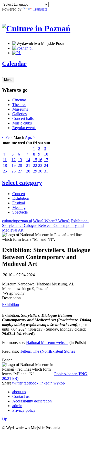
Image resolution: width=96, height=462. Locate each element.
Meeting (19, 207)
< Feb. (7, 137)
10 (46, 154)
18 (5, 165)
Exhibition (20, 198)
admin (17, 405)
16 (40, 160)
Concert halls (23, 118)
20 (20, 165)
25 (5, 171)
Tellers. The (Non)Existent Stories (47, 351)
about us (19, 392)
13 (20, 160)
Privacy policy (24, 410)
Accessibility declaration (32, 401)
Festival (18, 203)
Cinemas (19, 100)
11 (5, 160)
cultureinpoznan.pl (17, 221)
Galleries (19, 114)
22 (35, 165)
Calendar (14, 63)
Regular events (24, 128)
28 (28, 171)
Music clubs (22, 123)
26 (14, 171)
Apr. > (30, 137)
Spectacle (20, 212)
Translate (40, 9)
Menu (8, 80)
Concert (18, 193)
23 (40, 165)
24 (46, 165)
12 (14, 160)
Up (4, 419)
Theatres (19, 104)
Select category (22, 182)
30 (40, 171)
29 (35, 171)
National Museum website (47, 342)
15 (35, 160)
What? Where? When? (51, 221)
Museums (20, 109)
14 (28, 160)
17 (46, 160)
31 (46, 171)
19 (14, 165)
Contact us (20, 396)
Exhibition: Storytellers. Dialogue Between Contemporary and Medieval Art (45, 225)
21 (28, 165)
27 (20, 171)
